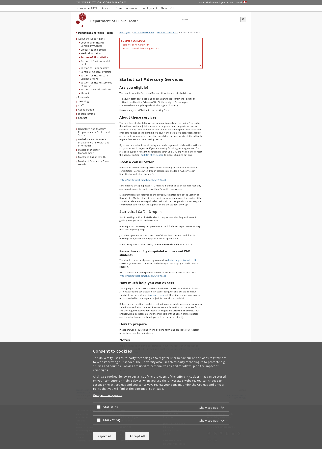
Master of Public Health (92, 157)
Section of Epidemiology (95, 68)
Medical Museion (91, 53)
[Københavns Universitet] (81, 20)
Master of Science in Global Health (94, 163)
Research (83, 97)
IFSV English (124, 32)
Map (201, 2)
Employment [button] (149, 8)
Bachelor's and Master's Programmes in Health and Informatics (94, 142)
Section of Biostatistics (94, 57)
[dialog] (161, 395)
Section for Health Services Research (96, 84)
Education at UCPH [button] (87, 8)
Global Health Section (93, 49)
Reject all (104, 436)
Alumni (85, 93)
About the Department (91, 38)
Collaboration (86, 109)
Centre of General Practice (96, 71)
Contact (82, 117)
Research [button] (106, 8)
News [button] (119, 8)
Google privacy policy (107, 395)
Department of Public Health (95, 32)
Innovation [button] (132, 8)
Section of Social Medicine (96, 89)
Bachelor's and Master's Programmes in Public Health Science (95, 132)
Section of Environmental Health (95, 62)
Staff (81, 105)
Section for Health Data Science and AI (94, 77)
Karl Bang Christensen (152, 154)
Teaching (83, 101)
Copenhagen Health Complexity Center (92, 44)
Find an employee (215, 2)
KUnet (230, 2)
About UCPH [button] (167, 8)
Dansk (239, 2)
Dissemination (86, 113)
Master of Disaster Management (89, 151)
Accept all (137, 436)
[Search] (243, 20)
